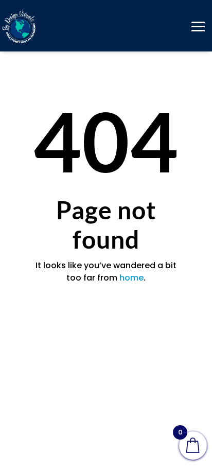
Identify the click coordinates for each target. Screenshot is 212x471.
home (131, 278)
